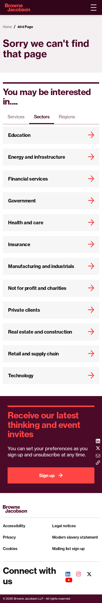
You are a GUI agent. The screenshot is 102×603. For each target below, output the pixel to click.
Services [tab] (16, 116)
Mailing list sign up (68, 548)
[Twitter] (87, 575)
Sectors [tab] (41, 116)
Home (7, 27)
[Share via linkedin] (98, 441)
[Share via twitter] (98, 448)
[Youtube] (66, 581)
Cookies (10, 548)
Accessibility (14, 525)
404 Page (25, 27)
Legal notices (64, 525)
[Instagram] (76, 575)
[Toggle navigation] (93, 7)
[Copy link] (98, 463)
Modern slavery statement (75, 537)
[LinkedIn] (65, 575)
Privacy (9, 537)
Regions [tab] (67, 116)
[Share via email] (98, 456)
